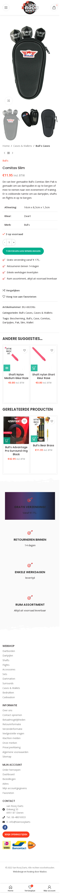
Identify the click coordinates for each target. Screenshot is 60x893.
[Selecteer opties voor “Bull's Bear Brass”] (34, 438)
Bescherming (17, 318)
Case (36, 318)
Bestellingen (9, 779)
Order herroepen (11, 769)
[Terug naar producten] (8, 153)
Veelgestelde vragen (13, 733)
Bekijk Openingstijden (16, 834)
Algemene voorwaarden (15, 752)
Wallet (30, 322)
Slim (22, 322)
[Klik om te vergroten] (8, 101)
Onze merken (9, 742)
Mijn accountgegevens (14, 788)
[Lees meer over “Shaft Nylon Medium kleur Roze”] (7, 368)
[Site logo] (30, 7)
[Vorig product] (4, 153)
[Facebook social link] (5, 827)
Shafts (5, 660)
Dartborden (8, 651)
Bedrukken (8, 692)
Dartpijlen (8, 322)
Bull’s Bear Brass (43, 445)
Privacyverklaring (11, 747)
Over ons (7, 710)
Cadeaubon (8, 697)
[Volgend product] (12, 153)
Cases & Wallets (22, 145)
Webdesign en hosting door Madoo (30, 871)
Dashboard (8, 774)
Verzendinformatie (12, 728)
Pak (17, 322)
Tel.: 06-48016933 (16, 817)
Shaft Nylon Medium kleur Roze (16, 376)
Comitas (45, 318)
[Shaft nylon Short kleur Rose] (43, 358)
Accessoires (8, 669)
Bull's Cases (43, 145)
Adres (5, 783)
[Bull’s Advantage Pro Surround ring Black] (16, 430)
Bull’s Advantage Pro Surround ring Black (16, 450)
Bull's (5, 160)
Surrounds (8, 683)
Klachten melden (11, 738)
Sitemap (6, 756)
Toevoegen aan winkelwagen (23, 250)
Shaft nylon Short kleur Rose (43, 376)
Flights (6, 664)
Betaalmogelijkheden (13, 719)
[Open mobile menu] (6, 7)
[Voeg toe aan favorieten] (24, 350)
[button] (34, 368)
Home (6, 145)
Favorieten (8, 792)
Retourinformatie (11, 724)
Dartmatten (8, 678)
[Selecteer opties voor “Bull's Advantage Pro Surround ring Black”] (7, 440)
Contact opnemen (12, 715)
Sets (4, 674)
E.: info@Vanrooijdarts (18, 821)
